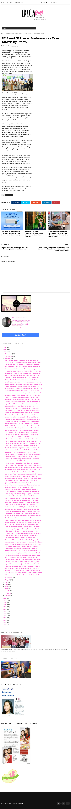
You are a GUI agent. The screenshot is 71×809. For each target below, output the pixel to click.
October (8, 358)
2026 (5, 347)
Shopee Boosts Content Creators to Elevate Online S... (23, 380)
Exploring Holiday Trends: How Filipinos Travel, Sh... (22, 476)
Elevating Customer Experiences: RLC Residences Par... (23, 470)
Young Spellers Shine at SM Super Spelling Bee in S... (22, 568)
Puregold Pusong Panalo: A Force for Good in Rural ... (22, 566)
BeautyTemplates (18, 803)
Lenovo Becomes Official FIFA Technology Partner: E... (22, 413)
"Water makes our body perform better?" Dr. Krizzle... (23, 575)
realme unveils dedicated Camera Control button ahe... (23, 544)
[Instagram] (43, 2)
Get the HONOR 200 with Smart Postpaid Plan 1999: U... (23, 402)
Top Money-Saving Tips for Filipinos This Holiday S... (22, 434)
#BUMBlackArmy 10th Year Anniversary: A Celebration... (23, 526)
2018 (5, 609)
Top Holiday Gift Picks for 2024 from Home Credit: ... (22, 404)
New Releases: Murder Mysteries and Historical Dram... (23, 518)
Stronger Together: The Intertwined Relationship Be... (23, 533)
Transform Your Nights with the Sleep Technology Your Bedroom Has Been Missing (10, 233)
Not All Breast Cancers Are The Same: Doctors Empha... (23, 382)
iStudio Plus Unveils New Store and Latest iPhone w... (22, 485)
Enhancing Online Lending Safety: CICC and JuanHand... (23, 399)
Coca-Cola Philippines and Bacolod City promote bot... (22, 377)
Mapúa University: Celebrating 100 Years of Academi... (23, 454)
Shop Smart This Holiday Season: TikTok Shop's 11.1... (22, 452)
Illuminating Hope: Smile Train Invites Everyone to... (22, 509)
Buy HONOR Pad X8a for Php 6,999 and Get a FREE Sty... (23, 513)
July (6, 582)
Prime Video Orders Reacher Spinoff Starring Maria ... (22, 535)
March (7, 591)
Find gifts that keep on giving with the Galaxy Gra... (22, 524)
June (6, 584)
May (6, 586)
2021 (5, 602)
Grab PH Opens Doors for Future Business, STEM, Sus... (23, 520)
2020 (5, 605)
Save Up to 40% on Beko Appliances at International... (22, 391)
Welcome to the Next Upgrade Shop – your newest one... (23, 384)
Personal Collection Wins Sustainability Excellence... (22, 408)
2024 (5, 352)
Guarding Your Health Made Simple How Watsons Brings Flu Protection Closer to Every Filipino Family (58, 234)
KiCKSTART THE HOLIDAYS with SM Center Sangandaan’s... (24, 573)
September (9, 578)
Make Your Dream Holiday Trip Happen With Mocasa (22, 415)
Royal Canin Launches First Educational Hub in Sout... (22, 445)
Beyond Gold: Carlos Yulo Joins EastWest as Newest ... (22, 564)
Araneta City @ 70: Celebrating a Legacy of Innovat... (22, 494)
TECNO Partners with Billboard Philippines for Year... (22, 463)
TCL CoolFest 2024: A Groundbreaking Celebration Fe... (22, 481)
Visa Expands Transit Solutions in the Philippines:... (21, 432)
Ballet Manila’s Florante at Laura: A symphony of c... (22, 531)
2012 (5, 622)
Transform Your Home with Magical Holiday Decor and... (23, 393)
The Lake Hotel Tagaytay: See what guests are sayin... (23, 555)
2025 (5, 350)
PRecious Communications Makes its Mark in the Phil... (23, 443)
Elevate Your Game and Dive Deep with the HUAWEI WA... (23, 478)
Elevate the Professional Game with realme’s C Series (22, 570)
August (7, 580)
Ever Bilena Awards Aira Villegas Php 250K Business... (22, 423)
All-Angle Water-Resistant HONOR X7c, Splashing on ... (23, 386)
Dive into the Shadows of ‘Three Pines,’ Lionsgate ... (22, 500)
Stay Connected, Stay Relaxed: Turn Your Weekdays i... (23, 553)
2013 (5, 620)
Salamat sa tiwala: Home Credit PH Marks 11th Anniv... (23, 450)
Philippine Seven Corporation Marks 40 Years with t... (22, 456)
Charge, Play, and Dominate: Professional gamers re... (23, 465)
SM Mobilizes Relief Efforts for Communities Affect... (22, 373)
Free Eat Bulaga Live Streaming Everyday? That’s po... (22, 375)
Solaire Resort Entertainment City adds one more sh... (23, 522)
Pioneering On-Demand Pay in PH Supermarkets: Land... (23, 559)
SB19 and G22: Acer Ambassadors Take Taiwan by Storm (23, 426)
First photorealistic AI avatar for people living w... (21, 369)
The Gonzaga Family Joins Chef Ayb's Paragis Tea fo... (23, 529)
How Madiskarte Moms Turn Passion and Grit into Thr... (23, 410)
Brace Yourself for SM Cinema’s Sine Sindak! (19, 496)
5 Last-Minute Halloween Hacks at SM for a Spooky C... (23, 371)
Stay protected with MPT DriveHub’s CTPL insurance (22, 546)
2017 (5, 611)
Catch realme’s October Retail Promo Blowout (20, 505)
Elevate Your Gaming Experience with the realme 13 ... (23, 448)
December (8, 354)
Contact (9, 2)
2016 (5, 613)
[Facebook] (41, 2)
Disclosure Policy (19, 2)
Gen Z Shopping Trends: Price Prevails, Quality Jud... (22, 498)
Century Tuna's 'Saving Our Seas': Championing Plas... (22, 419)
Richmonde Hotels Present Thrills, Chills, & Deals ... (21, 472)
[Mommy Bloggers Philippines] (10, 783)
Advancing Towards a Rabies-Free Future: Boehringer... (23, 511)
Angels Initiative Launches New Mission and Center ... (22, 491)
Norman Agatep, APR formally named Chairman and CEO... (24, 388)
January (7, 595)
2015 (5, 615)
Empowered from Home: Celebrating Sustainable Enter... (23, 474)
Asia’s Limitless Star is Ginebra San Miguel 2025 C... (21, 360)
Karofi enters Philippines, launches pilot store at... (21, 548)
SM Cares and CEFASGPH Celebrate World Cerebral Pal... (23, 366)
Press (11, 33)
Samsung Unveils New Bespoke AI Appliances (20, 537)
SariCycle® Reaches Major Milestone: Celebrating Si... (22, 428)
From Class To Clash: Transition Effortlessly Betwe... (22, 430)
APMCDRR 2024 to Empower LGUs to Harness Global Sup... (24, 542)
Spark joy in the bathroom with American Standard (22, 502)
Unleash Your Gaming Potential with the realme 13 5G (22, 489)
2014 (5, 618)
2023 (5, 598)
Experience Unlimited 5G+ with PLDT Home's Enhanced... (23, 437)
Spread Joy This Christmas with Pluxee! (18, 483)
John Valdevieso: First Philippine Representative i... (21, 406)
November (8, 356)
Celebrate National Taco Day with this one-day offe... (22, 562)
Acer (7, 33)
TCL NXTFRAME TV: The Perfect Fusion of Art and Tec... (23, 441)
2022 (5, 600)
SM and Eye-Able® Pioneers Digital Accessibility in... (22, 417)
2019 (5, 607)
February (8, 593)
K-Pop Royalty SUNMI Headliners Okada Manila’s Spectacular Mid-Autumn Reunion (34, 234)
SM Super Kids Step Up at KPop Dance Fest (19, 487)
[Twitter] (46, 2)
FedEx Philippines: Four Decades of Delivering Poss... (22, 557)
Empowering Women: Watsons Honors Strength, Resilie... (24, 467)
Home (3, 2)
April (6, 589)
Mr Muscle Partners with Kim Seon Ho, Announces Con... (23, 516)
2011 (5, 624)
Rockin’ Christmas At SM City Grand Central (19, 461)
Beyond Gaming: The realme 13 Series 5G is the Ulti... (22, 364)
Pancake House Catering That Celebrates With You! (22, 459)
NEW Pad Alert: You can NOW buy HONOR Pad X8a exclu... (23, 551)
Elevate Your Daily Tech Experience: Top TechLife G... (22, 395)
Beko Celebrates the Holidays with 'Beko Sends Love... (23, 439)
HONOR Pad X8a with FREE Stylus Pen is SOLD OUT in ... (23, 507)
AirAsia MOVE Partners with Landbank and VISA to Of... (23, 362)
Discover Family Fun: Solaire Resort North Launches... (22, 421)
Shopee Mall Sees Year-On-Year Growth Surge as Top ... (23, 540)
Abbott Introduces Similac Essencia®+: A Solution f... (22, 397)
